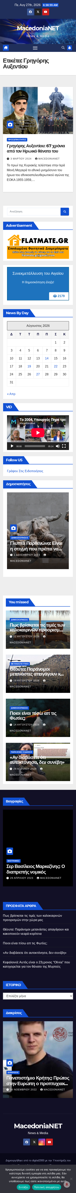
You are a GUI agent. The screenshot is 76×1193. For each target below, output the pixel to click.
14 (47, 358)
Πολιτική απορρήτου (46, 1187)
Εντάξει (23, 1187)
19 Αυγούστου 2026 (26, 680)
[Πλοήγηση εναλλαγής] (35, 48)
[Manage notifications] (67, 1184)
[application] (38, 432)
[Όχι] (71, 1179)
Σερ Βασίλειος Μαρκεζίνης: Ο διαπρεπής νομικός (35, 869)
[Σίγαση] (58, 446)
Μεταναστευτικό (20, 664)
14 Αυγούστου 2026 (26, 724)
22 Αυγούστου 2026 (26, 636)
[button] (63, 47)
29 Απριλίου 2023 (22, 878)
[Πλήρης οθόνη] (64, 446)
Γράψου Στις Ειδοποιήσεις (25, 471)
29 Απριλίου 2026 (25, 768)
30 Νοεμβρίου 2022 (24, 1089)
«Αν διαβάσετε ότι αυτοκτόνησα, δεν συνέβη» (37, 759)
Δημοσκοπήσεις (19, 538)
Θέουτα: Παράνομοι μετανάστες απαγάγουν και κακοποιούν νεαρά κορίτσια (37, 674)
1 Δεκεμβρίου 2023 (27, 555)
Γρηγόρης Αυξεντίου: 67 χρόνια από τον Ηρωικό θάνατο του (36, 148)
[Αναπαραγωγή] (12, 446)
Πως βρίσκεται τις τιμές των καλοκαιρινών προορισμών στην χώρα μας (37, 629)
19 (29, 366)
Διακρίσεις (13, 1072)
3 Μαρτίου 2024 (21, 158)
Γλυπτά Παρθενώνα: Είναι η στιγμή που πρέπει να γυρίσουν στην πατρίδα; (36, 548)
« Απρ (11, 394)
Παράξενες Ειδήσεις (21, 752)
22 (55, 366)
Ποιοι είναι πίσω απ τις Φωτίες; (33, 715)
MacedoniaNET (38, 28)
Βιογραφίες (13, 861)
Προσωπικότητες (17, 140)
